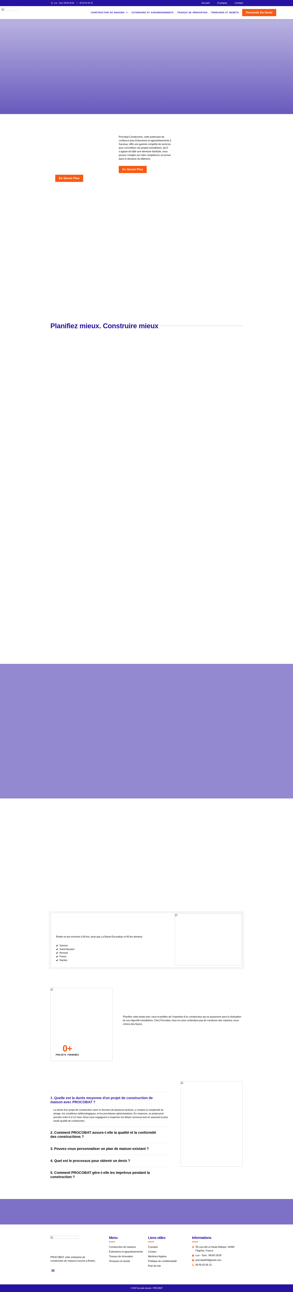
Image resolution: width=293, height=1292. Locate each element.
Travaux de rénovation (192, 12)
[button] (52, 1270)
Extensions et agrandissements (153, 12)
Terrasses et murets (225, 12)
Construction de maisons (108, 12)
